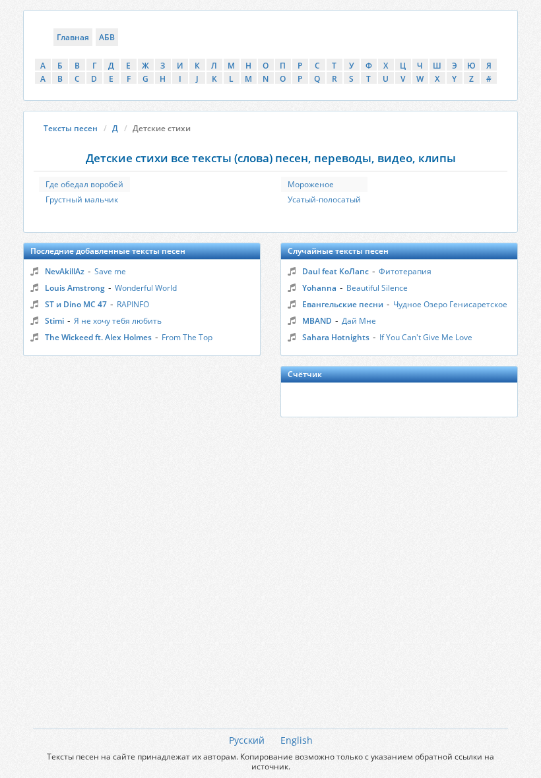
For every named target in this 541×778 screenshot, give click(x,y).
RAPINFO (133, 304)
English (296, 740)
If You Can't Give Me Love (425, 337)
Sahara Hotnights (335, 337)
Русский (247, 740)
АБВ (107, 37)
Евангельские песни (342, 304)
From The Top (187, 337)
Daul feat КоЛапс (335, 271)
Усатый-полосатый (324, 199)
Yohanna (319, 287)
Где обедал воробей (84, 184)
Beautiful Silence (377, 287)
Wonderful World (146, 287)
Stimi (54, 320)
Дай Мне (359, 320)
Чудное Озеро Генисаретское (450, 304)
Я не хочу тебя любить (118, 320)
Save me (110, 271)
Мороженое (311, 184)
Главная (73, 37)
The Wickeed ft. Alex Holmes (98, 337)
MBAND (317, 320)
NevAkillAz (64, 271)
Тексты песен (71, 128)
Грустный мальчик (82, 199)
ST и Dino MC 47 (76, 304)
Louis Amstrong (75, 287)
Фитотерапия (405, 271)
